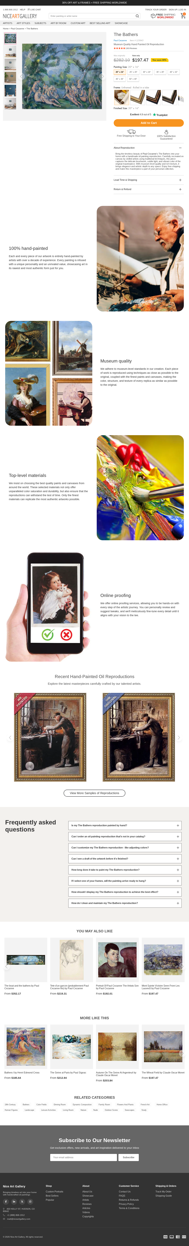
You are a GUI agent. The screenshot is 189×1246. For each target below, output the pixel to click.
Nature (83, 1110)
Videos (86, 1212)
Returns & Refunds (129, 1200)
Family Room (104, 1104)
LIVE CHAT (35, 9)
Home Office (162, 1104)
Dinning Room (60, 1104)
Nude (95, 1110)
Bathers (26, 1104)
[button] (21, 76)
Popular (50, 1200)
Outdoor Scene (111, 1110)
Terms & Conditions (129, 1208)
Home (6, 28)
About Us (87, 1191)
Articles (86, 1208)
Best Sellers (52, 1195)
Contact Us (125, 1191)
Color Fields (41, 1104)
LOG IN (182, 9)
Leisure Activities (48, 1110)
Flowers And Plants (125, 1104)
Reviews (87, 1204)
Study (143, 1110)
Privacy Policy (126, 1204)
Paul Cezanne (17, 28)
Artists (7, 23)
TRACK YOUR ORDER (156, 9)
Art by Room (58, 23)
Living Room (68, 1110)
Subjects (40, 23)
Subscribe (128, 1157)
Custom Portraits (54, 1191)
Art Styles (23, 23)
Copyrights (88, 1216)
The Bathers (32, 28)
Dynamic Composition (82, 1104)
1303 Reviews (131, 48)
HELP (22, 9)
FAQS (122, 1195)
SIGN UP (173, 9)
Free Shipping (164, 16)
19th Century (10, 1104)
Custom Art (78, 23)
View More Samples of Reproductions (94, 793)
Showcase (121, 23)
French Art (145, 1104)
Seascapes (129, 1110)
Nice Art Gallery (25, 16)
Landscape (29, 1110)
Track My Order (163, 1191)
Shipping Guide (163, 1195)
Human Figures (11, 1110)
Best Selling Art (100, 23)
